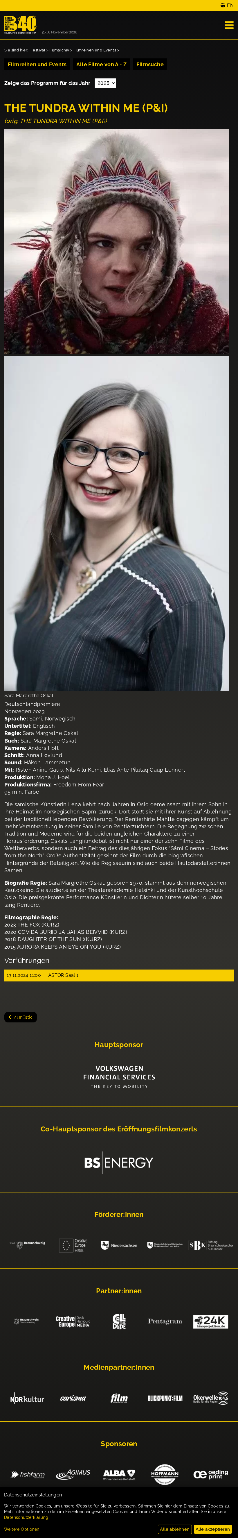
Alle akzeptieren (213, 1529)
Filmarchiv (59, 50)
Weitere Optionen (21, 1529)
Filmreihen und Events (94, 50)
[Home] (40, 25)
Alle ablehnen (175, 1529)
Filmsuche (150, 64)
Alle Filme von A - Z (101, 64)
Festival (37, 50)
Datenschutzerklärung (26, 1517)
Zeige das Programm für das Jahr (48, 83)
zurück (22, 1017)
